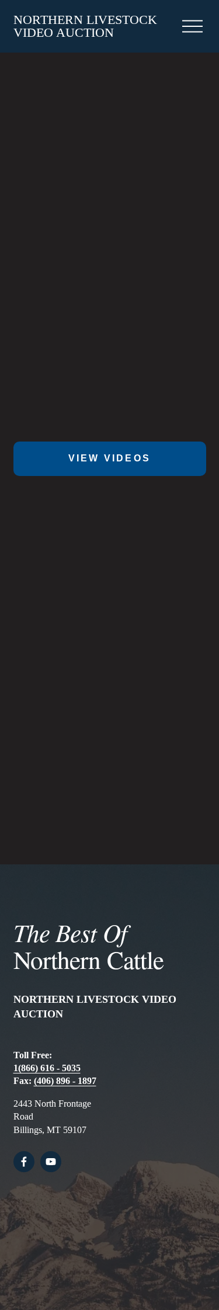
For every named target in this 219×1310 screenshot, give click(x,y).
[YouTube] (50, 1161)
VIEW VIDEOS (109, 458)
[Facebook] (23, 1161)
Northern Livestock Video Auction (85, 26)
